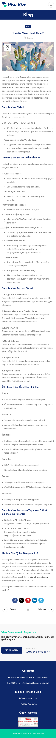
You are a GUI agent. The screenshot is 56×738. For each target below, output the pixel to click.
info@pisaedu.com (39, 576)
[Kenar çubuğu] (3, 224)
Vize (28, 27)
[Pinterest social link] (28, 600)
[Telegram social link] (41, 600)
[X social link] (21, 600)
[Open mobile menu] (51, 4)
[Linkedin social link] (34, 600)
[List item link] (28, 698)
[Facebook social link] (15, 600)
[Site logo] (14, 4)
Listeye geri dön (28, 609)
